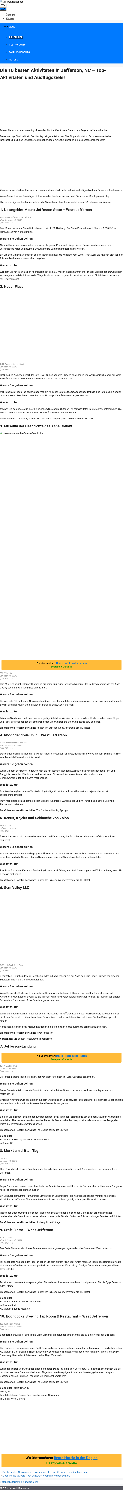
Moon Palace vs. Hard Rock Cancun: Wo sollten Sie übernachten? (36, 1475)
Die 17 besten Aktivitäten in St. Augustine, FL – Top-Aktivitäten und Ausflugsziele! (45, 1472)
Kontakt (10, 18)
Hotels (13, 59)
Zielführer (16, 37)
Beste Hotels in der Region (71, 663)
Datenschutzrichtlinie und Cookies (19, 1481)
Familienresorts (19, 52)
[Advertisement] (61, 105)
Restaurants (17, 44)
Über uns (10, 14)
